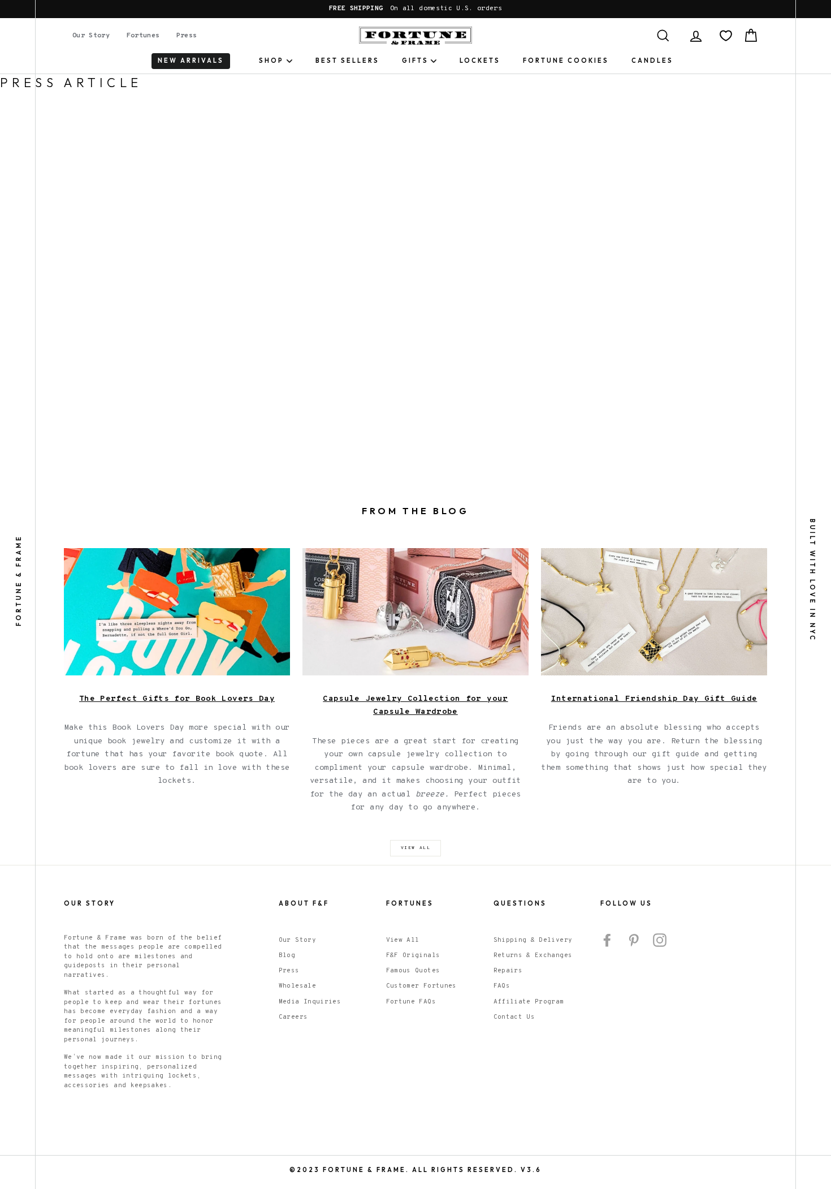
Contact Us (514, 1017)
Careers (293, 1017)
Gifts (415, 60)
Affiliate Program (529, 1002)
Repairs (508, 971)
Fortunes (143, 35)
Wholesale (297, 986)
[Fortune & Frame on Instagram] (659, 940)
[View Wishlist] (726, 35)
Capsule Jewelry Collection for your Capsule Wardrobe (415, 705)
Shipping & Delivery (533, 940)
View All (402, 940)
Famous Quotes (413, 971)
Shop (271, 60)
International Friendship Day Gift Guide (654, 699)
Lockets (480, 60)
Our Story (91, 35)
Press (186, 35)
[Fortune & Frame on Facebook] (607, 940)
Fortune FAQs (411, 1002)
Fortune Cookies (566, 60)
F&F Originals (413, 955)
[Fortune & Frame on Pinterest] (633, 940)
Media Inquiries (310, 1002)
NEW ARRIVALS (191, 60)
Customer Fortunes (421, 986)
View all (416, 848)
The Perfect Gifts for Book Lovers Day (177, 699)
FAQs (502, 986)
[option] (415, 9)
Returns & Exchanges (533, 955)
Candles (652, 60)
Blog (287, 955)
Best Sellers (347, 60)
